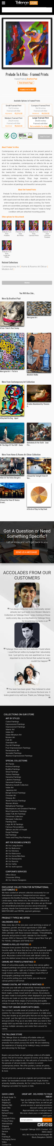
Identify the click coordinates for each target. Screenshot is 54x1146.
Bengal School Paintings (15, 793)
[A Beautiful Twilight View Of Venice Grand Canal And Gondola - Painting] (39, 465)
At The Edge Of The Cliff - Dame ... (11, 446)
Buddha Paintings (13, 769)
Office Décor (11, 875)
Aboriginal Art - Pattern (9, 371)
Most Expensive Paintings (16, 811)
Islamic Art (10, 729)
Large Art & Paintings (14, 824)
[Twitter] (39, 1125)
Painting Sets (11, 822)
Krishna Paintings (13, 766)
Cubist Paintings (12, 721)
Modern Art (7, 269)
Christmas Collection (14, 816)
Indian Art (10, 732)
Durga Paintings (12, 832)
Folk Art (9, 740)
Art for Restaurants (14, 859)
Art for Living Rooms (14, 846)
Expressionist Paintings (15, 724)
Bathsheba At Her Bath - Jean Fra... (37, 443)
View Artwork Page (26, 82)
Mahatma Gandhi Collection (17, 785)
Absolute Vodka (32, 374)
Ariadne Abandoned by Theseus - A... (38, 405)
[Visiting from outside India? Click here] (16, 890)
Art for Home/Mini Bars (15, 856)
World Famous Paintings (16, 801)
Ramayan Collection (14, 819)
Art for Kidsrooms (13, 853)
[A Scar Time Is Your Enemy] (12, 313)
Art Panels (10, 764)
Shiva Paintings (12, 772)
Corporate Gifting (13, 877)
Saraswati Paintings (14, 782)
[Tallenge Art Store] (27, 3)
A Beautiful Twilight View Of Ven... (37, 477)
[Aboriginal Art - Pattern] (12, 351)
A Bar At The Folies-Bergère (10, 477)
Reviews (5, 1110)
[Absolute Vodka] (39, 352)
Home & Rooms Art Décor (34, 266)
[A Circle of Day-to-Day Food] (39, 495)
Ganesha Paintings (13, 777)
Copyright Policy (8, 1118)
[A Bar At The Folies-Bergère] (12, 466)
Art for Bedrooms (13, 848)
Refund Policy (7, 1113)
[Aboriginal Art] (39, 308)
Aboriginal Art (32, 317)
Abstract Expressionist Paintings (19, 756)
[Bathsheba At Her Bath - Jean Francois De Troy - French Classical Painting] (39, 431)
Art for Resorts (12, 861)
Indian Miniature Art (14, 735)
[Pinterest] (50, 1125)
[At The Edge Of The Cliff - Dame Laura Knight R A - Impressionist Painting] (12, 433)
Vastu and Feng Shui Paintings (18, 837)
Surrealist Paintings (13, 753)
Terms (4, 1116)
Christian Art (11, 795)
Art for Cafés (11, 864)
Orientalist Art (11, 743)
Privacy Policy (7, 1121)
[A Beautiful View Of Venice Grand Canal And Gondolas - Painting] (12, 490)
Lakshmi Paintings (13, 780)
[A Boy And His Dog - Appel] (12, 400)
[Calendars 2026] (19, 922)
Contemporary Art (11, 266)
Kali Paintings (11, 835)
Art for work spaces (14, 867)
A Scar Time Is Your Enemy (9, 328)
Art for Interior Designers (16, 880)
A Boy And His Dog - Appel (9, 418)
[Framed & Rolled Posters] (30, 944)
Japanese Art (11, 790)
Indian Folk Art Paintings (15, 814)
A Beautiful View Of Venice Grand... (10, 501)
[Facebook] (43, 1125)
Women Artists (12, 803)
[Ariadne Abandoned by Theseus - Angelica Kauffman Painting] (39, 393)
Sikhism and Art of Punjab (16, 829)
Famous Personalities (15, 827)
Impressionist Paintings (15, 727)
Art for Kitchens (12, 851)
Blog (4, 1134)
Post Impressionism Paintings (18, 748)
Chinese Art (10, 798)
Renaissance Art (12, 750)
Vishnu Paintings (12, 774)
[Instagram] (46, 1125)
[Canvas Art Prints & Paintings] (35, 962)
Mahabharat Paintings (14, 806)
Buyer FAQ (6, 1108)
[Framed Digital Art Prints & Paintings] (43, 984)
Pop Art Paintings (13, 745)
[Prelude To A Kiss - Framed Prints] (27, 43)
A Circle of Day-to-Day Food (37, 509)
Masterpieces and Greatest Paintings (21, 808)
